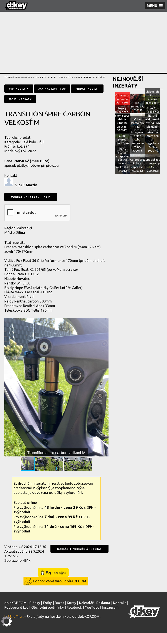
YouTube (92, 607)
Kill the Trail (13, 616)
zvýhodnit (21, 512)
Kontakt (119, 603)
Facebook (74, 607)
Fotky (47, 603)
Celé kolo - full (46, 77)
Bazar (59, 603)
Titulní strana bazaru (19, 77)
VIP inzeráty (19, 89)
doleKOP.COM (15, 603)
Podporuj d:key (16, 607)
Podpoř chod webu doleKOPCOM (59, 581)
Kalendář (86, 603)
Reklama (103, 603)
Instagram (110, 607)
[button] (104, 321)
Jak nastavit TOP (52, 89)
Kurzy (71, 603)
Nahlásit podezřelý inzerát (79, 549)
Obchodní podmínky (47, 607)
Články (34, 603)
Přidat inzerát (87, 89)
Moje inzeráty (20, 99)
